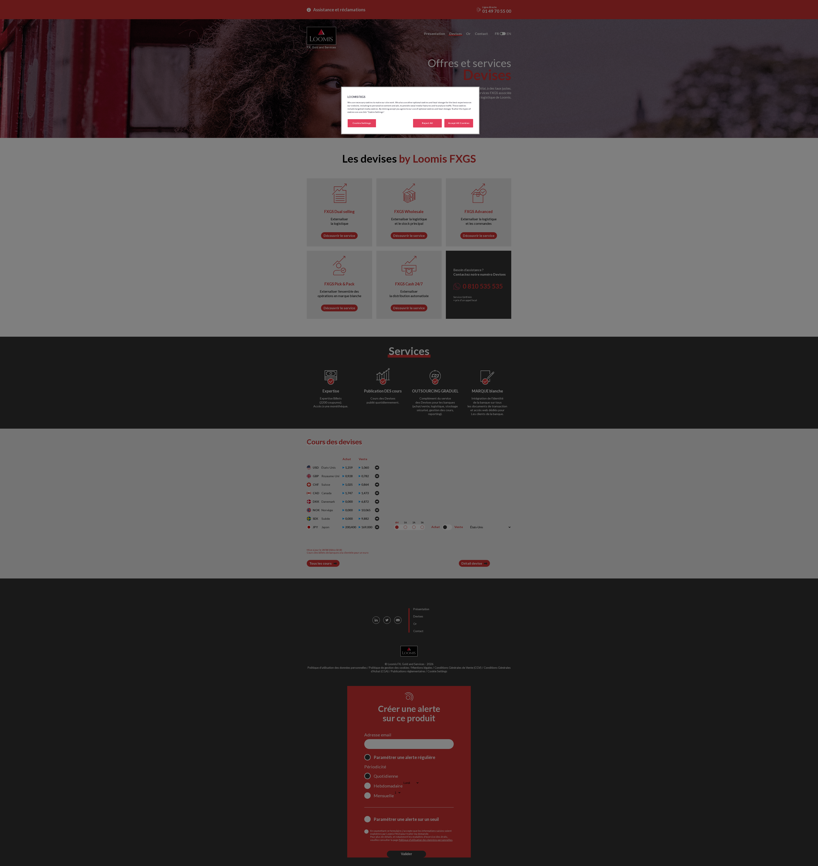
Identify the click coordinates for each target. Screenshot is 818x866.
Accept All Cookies (458, 123)
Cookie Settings (362, 123)
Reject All (427, 123)
